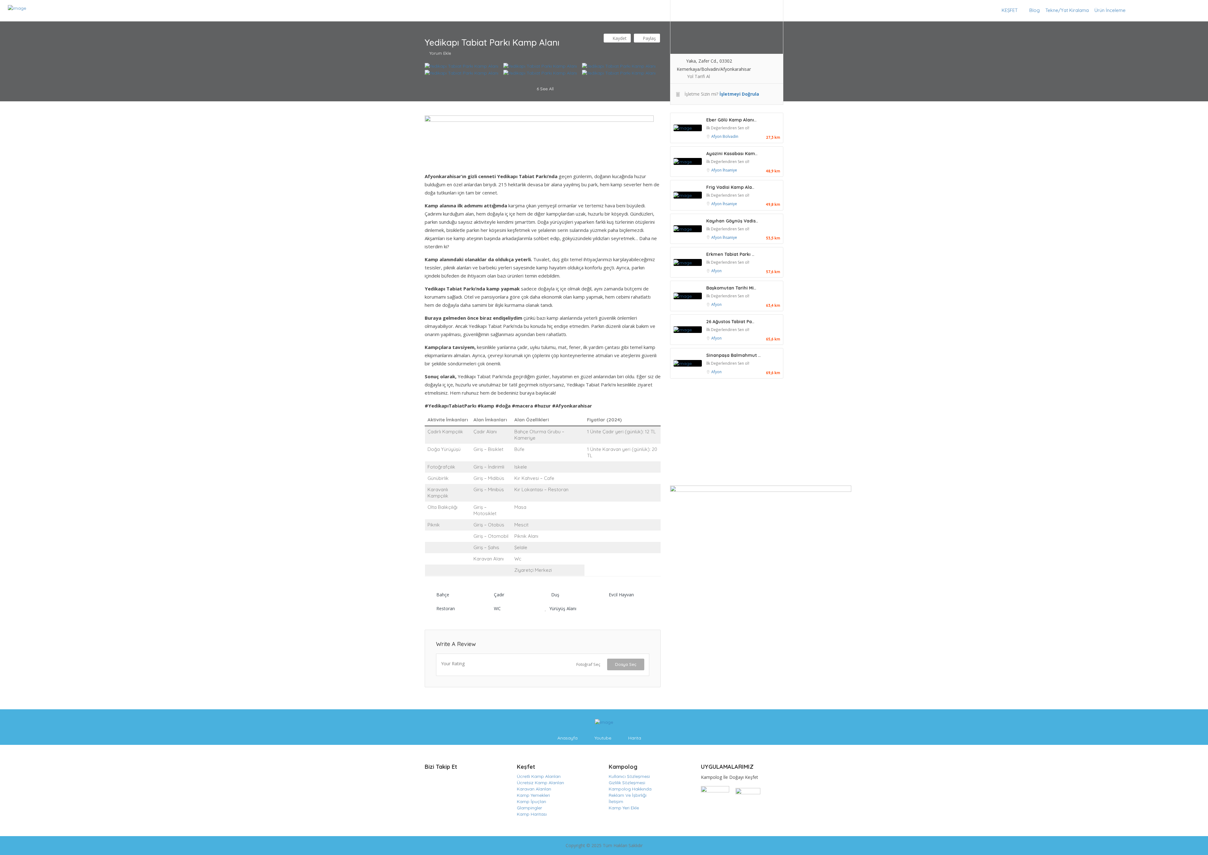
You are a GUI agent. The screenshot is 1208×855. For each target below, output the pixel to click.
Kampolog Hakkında (630, 789)
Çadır (499, 595)
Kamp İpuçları (531, 801)
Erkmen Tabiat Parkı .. (730, 254)
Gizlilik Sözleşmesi (627, 782)
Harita (634, 738)
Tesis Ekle (1182, 10)
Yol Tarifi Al (698, 76)
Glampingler (529, 808)
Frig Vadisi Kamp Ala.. (730, 187)
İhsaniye (730, 170)
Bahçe (442, 595)
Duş (555, 595)
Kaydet (619, 38)
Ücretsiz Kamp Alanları (540, 782)
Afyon (717, 136)
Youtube (603, 738)
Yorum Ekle (440, 53)
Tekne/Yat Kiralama (1067, 10)
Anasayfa (567, 738)
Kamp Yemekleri (533, 795)
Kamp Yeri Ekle (624, 808)
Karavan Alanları (534, 789)
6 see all (544, 89)
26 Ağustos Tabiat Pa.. (730, 321)
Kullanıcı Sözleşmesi (629, 776)
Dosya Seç (625, 664)
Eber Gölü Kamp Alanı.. (731, 120)
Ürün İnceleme (1110, 10)
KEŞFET (1010, 10)
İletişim (616, 801)
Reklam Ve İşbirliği (627, 795)
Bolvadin (730, 136)
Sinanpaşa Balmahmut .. (733, 355)
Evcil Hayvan (621, 595)
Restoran (445, 608)
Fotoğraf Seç (588, 664)
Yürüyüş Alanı (562, 608)
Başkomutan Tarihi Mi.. (731, 288)
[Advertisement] (726, 434)
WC (497, 608)
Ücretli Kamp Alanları (539, 776)
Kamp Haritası (532, 814)
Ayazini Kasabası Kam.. (732, 153)
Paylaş (648, 38)
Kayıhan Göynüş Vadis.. (732, 221)
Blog (1034, 10)
